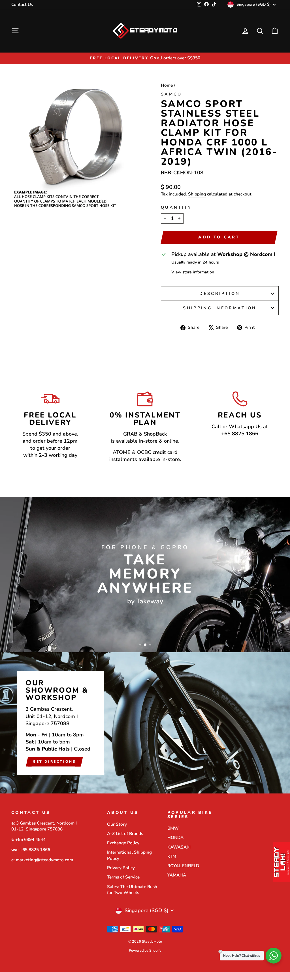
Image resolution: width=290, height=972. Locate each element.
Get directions (54, 761)
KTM (171, 856)
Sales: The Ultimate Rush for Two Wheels (132, 889)
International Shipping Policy (129, 855)
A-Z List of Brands (125, 833)
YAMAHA (176, 875)
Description (219, 293)
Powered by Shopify (145, 950)
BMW (173, 828)
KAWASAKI (179, 847)
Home (167, 85)
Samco (171, 94)
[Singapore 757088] (145, 722)
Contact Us (22, 4)
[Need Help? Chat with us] (274, 956)
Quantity (176, 207)
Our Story (117, 824)
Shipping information (219, 308)
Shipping (197, 194)
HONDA (175, 837)
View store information (192, 272)
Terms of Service (123, 877)
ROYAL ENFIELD (183, 866)
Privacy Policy (121, 868)
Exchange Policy (123, 843)
